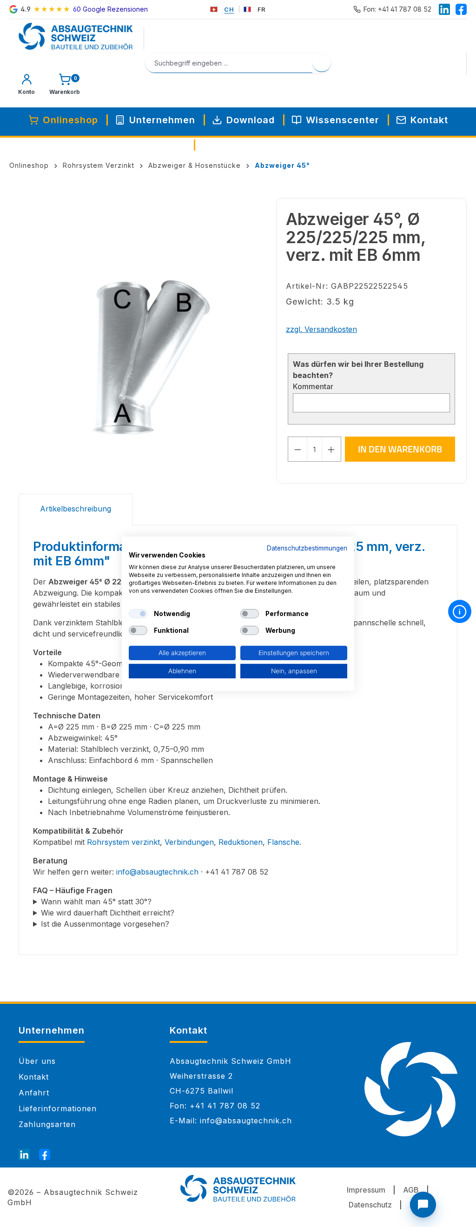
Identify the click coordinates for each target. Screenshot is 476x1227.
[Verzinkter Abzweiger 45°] (143, 357)
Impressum (366, 1189)
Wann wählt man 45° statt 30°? (96, 901)
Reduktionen (240, 842)
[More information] (459, 611)
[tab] (75, 510)
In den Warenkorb (400, 449)
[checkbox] (138, 613)
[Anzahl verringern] (297, 449)
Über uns (37, 1061)
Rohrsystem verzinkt (123, 842)
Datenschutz (370, 1204)
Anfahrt (34, 1092)
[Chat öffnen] (423, 1205)
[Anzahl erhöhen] (331, 449)
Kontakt (34, 1076)
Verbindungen (189, 842)
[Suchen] (321, 62)
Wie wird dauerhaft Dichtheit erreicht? (107, 912)
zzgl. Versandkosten (321, 329)
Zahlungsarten (47, 1124)
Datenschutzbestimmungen (307, 547)
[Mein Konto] (26, 86)
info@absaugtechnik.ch (157, 871)
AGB (411, 1189)
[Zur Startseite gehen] (76, 36)
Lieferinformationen (58, 1108)
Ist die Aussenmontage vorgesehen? (105, 924)
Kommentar (313, 386)
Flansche (283, 842)
